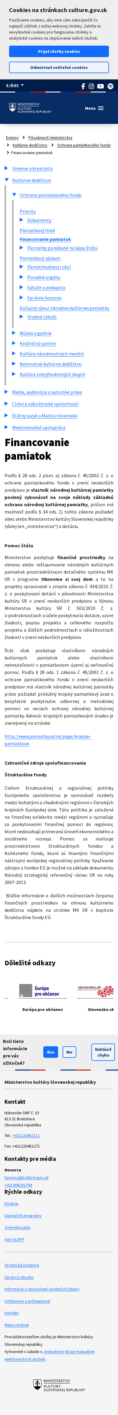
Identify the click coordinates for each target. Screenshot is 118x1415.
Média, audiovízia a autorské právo (47, 392)
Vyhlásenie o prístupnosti (27, 1301)
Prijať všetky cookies (59, 51)
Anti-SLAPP (14, 1239)
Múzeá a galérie (36, 333)
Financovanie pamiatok (45, 239)
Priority (28, 211)
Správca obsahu (19, 1277)
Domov (12, 137)
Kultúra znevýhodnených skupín (52, 374)
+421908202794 (18, 1185)
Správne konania (44, 298)
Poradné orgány (43, 277)
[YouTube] (100, 86)
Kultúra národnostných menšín (52, 354)
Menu (94, 108)
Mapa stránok (17, 1325)
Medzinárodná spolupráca (38, 427)
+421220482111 (26, 1135)
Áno (50, 1052)
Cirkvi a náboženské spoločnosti (45, 404)
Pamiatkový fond (37, 230)
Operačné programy (23, 1215)
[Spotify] (110, 86)
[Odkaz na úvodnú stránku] (30, 108)
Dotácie (11, 1203)
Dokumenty (39, 220)
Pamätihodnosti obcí (49, 267)
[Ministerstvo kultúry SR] (59, 1385)
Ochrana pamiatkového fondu (84, 145)
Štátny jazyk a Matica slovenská (44, 416)
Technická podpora (22, 1265)
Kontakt (12, 1313)
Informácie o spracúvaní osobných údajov (42, 1289)
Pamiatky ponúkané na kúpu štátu (62, 248)
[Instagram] (91, 86)
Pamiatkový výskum (40, 258)
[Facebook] (83, 86)
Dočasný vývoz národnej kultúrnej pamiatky (64, 308)
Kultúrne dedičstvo (30, 145)
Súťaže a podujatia (46, 287)
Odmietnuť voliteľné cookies (59, 67)
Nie (69, 1052)
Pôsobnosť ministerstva (50, 137)
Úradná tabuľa (42, 317)
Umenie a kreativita (32, 168)
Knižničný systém (38, 343)
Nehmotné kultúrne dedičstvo (51, 364)
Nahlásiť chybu (103, 1052)
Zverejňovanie (18, 1227)
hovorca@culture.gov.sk (27, 1177)
